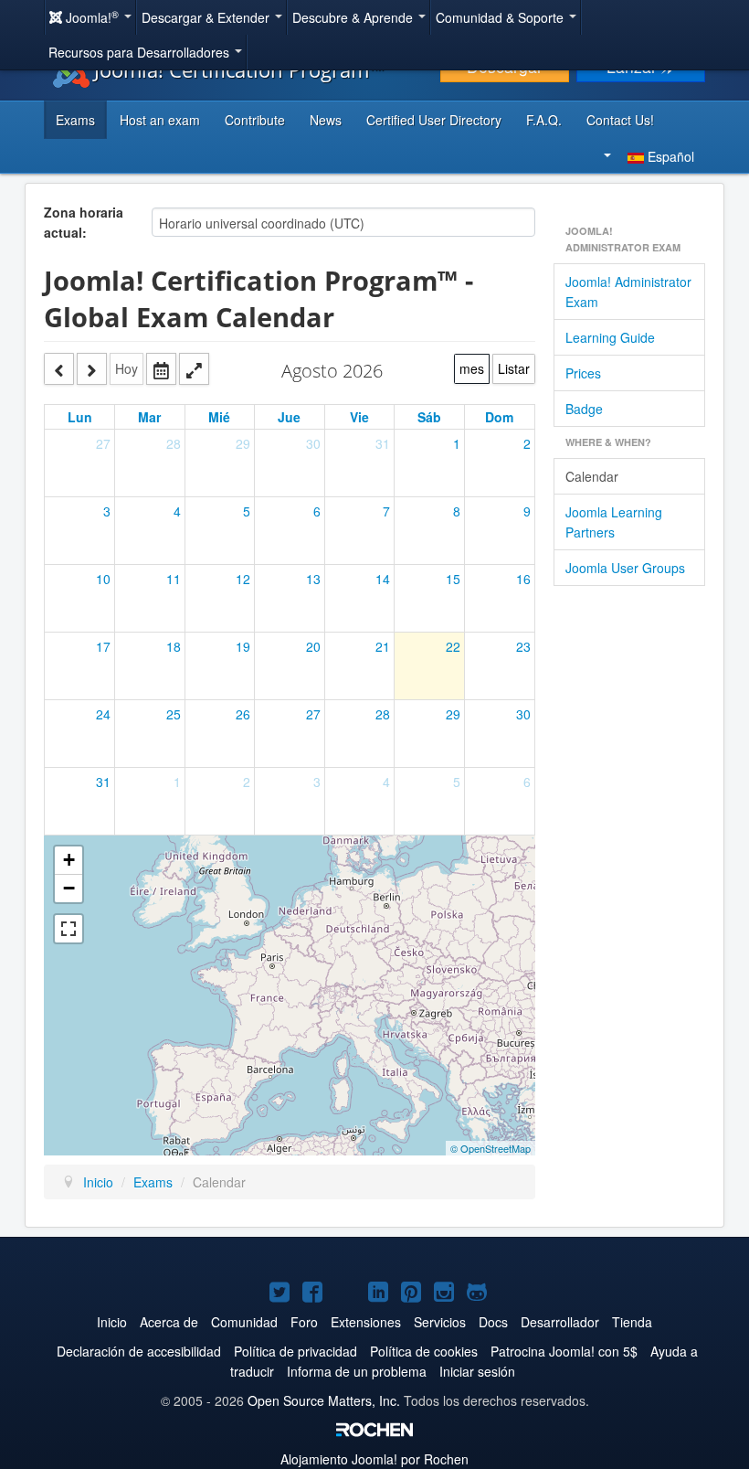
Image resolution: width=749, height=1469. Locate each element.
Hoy (126, 368)
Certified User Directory (433, 120)
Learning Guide (610, 337)
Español (669, 156)
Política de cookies (424, 1351)
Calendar (591, 476)
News (326, 120)
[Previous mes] (59, 369)
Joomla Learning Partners (613, 522)
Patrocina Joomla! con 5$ (564, 1351)
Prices (583, 373)
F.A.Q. (544, 120)
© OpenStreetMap (490, 1148)
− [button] (69, 888)
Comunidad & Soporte (501, 17)
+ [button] (69, 859)
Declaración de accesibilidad (139, 1351)
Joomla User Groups (625, 568)
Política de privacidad (295, 1351)
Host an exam (160, 120)
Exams (75, 120)
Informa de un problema (357, 1371)
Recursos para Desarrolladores (140, 52)
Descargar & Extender (207, 17)
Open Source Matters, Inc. (324, 1400)
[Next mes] (92, 369)
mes (471, 368)
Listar (514, 368)
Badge (584, 408)
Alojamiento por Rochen (374, 1459)
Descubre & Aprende (354, 17)
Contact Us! (620, 120)
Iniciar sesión (477, 1371)
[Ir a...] (161, 369)
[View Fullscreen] (68, 928)
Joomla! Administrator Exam (628, 291)
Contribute (255, 120)
